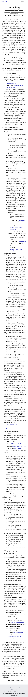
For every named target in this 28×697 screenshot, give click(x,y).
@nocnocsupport (10, 87)
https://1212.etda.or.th (18, 446)
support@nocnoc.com (17, 622)
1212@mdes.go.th (16, 444)
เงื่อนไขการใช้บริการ (19, 688)
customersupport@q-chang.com (16, 229)
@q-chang (22, 220)
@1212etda (17, 448)
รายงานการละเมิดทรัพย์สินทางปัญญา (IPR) (14, 686)
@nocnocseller (18, 86)
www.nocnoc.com (12, 83)
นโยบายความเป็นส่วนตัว (9, 688)
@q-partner (22, 242)
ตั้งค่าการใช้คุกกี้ (14, 690)
